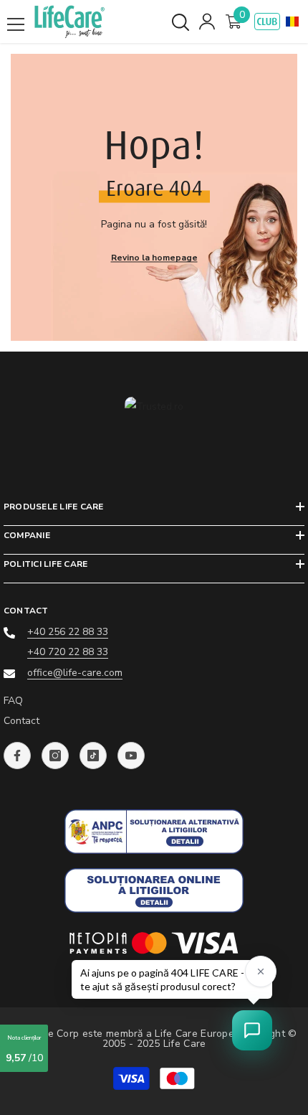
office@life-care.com (74, 672)
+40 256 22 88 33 (67, 632)
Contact (21, 721)
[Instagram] (55, 755)
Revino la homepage (154, 257)
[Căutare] (180, 22)
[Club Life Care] (267, 21)
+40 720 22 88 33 (67, 652)
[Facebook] (17, 755)
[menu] (15, 24)
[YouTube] (131, 755)
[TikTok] (93, 755)
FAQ (13, 700)
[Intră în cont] (207, 21)
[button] (292, 22)
